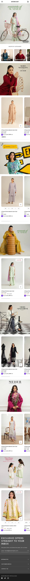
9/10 (26, 522)
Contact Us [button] (4, 568)
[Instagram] (8, 578)
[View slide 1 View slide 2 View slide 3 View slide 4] (15, 23)
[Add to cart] (20, 125)
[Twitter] (5, 578)
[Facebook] (2, 578)
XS (5, 208)
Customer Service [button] (6, 564)
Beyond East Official (8, 576)
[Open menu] (3, 1)
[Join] (26, 550)
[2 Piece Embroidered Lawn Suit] (12, 191)
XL (18, 208)
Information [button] (4, 559)
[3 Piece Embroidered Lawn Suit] (12, 112)
